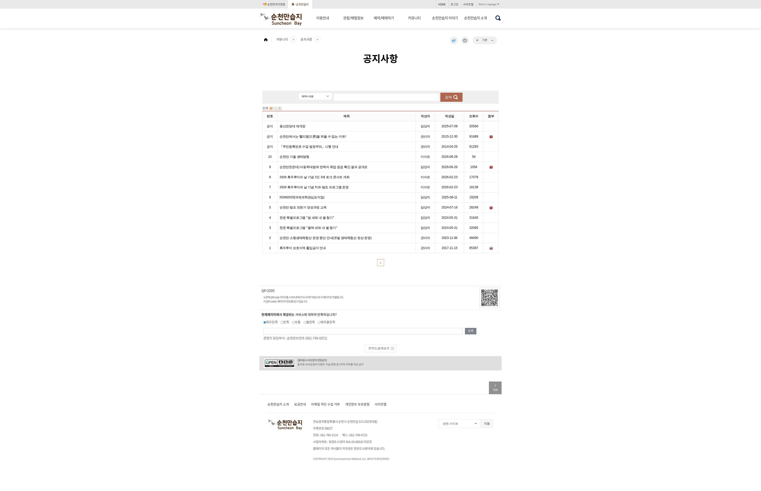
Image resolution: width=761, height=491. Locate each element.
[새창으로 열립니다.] (380, 347)
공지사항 (306, 39)
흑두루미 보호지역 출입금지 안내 (303, 248)
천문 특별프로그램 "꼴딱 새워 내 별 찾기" (308, 227)
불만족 (310, 322)
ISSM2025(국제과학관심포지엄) (302, 197)
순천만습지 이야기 (445, 18)
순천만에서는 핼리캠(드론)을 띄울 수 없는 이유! (313, 136)
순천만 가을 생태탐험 (294, 156)
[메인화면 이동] (267, 39)
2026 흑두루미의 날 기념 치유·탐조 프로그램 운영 (314, 187)
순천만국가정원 (276, 4)
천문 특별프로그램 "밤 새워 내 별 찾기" (307, 217)
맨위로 (495, 388)
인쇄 (465, 40)
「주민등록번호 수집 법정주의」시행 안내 (309, 146)
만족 (286, 322)
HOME (442, 4)
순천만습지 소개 (475, 18)
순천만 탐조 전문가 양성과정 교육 (303, 207)
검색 (448, 97)
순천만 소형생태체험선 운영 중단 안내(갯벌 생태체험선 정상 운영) (326, 238)
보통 (298, 322)
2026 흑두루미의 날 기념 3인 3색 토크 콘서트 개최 (315, 177)
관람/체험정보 (353, 18)
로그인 (454, 4)
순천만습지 (302, 4)
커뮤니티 (414, 18)
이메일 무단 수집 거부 (325, 404)
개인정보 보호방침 (357, 404)
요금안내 (300, 404)
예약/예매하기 (384, 18)
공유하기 (454, 40)
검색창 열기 (498, 17)
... (477, 40)
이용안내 (322, 18)
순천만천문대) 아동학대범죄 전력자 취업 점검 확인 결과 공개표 (324, 167)
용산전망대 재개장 (293, 126)
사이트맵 (468, 4)
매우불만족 (327, 322)
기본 (484, 40)
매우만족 (272, 322)
